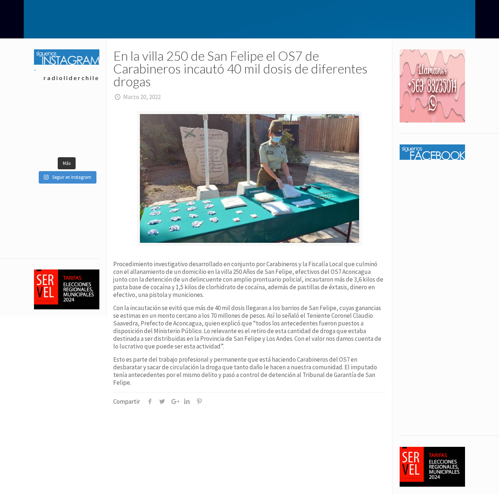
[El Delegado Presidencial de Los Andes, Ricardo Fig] (82, 123)
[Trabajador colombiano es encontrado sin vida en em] (50, 142)
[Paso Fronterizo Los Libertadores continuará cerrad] (82, 142)
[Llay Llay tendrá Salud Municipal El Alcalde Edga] (50, 105)
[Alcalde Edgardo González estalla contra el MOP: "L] (50, 123)
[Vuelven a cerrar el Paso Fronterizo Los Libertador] (82, 105)
